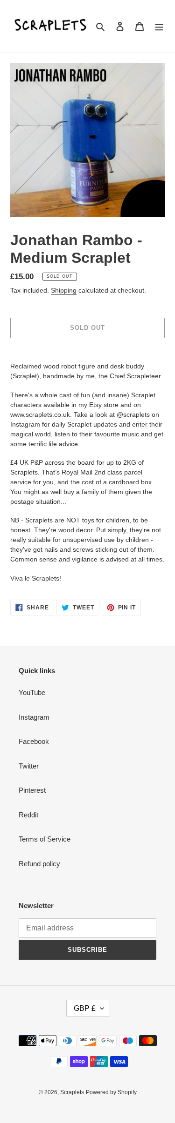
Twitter (29, 766)
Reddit (28, 815)
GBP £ (85, 1008)
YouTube (32, 692)
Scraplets (72, 1092)
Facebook (34, 741)
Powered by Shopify (111, 1092)
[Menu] (159, 26)
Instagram (34, 717)
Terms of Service (44, 839)
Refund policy (39, 864)
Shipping (64, 290)
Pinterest (32, 790)
